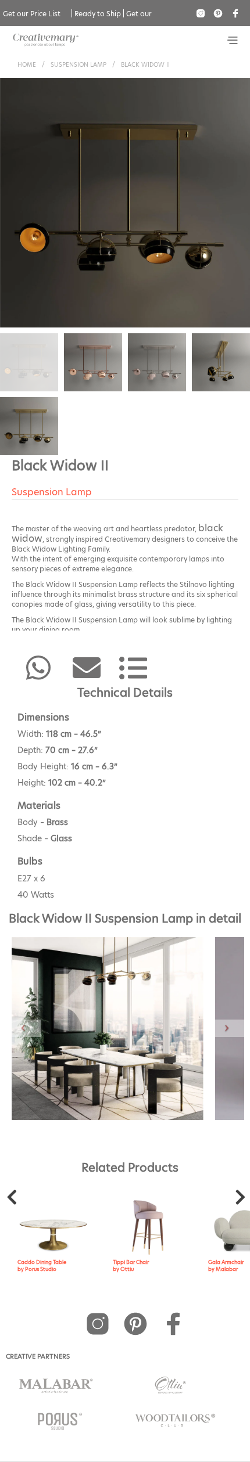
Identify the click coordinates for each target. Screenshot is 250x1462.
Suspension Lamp (78, 64)
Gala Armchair (226, 1262)
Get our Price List (31, 14)
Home (26, 64)
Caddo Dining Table (41, 1262)
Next (240, 1200)
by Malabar (223, 1269)
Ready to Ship (97, 14)
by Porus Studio (36, 1269)
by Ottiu (123, 1269)
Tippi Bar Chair (131, 1262)
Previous (11, 1200)
